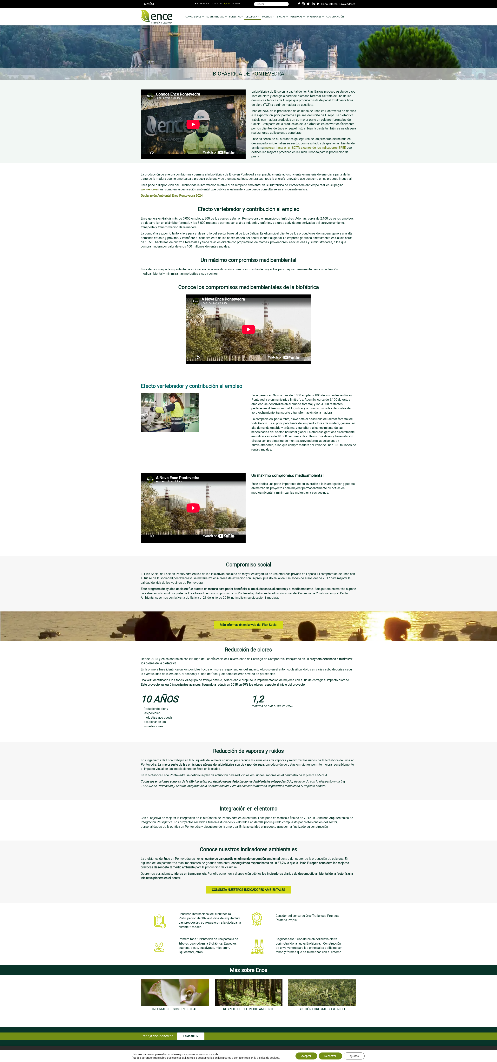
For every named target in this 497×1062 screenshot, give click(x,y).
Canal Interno (329, 4)
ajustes (226, 1057)
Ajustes (354, 1056)
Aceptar (306, 1056)
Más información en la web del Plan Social (248, 625)
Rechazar (330, 1056)
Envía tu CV (190, 1036)
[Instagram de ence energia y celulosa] (303, 4)
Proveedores (347, 4)
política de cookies (268, 1057)
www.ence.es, (150, 189)
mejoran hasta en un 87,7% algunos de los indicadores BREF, (305, 147)
